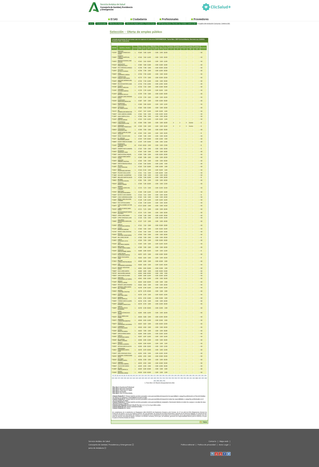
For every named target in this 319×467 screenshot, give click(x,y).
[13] (142, 375)
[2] (115, 375)
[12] (139, 375)
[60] (188, 378)
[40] (128, 378)
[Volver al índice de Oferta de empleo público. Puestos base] (136, 30)
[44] (140, 378)
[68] (158, 380)
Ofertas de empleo (116, 24)
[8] (129, 375)
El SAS (114, 19)
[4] (120, 375)
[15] (148, 375)
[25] (178, 375)
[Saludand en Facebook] (224, 454)
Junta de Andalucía (96, 448)
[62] (194, 378)
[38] (122, 378)
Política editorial (187, 444)
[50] (158, 378)
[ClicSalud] (216, 7)
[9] (131, 375)
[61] (191, 378)
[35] (113, 378)
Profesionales (170, 19)
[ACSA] (88, 452)
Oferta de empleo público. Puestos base (140, 24)
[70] (164, 380)
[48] (152, 378)
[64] (200, 378)
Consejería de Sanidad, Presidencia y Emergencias (109, 444)
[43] (137, 378)
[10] (134, 375)
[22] (169, 375)
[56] (176, 378)
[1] (113, 375)
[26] (181, 375)
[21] (166, 375)
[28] (187, 375)
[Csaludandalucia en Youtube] (216, 454)
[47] (149, 378)
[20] (163, 375)
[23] (172, 375)
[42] (134, 378)
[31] (196, 375)
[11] (137, 375)
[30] (193, 375)
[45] (143, 378)
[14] (145, 375)
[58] (182, 378)
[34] (205, 375)
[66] (206, 378)
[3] (117, 375)
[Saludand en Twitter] (229, 454)
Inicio (91, 24)
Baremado (203, 47)
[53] (167, 378)
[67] (155, 380)
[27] (184, 375)
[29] (190, 375)
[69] (161, 380)
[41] (131, 378)
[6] (124, 375)
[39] (125, 378)
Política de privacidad (207, 444)
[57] (179, 378)
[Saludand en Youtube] (220, 454)
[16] (151, 375)
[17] (154, 375)
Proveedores (201, 19)
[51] (161, 378)
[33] (202, 375)
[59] (185, 378)
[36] (116, 378)
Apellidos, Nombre (125, 47)
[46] (146, 378)
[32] (199, 375)
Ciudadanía (140, 19)
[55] (173, 378)
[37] (119, 378)
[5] (122, 375)
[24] (175, 375)
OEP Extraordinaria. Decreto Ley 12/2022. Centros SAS (177, 24)
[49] (155, 378)
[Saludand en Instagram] (212, 454)
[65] (203, 378)
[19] (160, 375)
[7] (126, 375)
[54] (170, 378)
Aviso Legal (223, 444)
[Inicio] (116, 7)
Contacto (212, 441)
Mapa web (223, 441)
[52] (164, 378)
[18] (157, 375)
